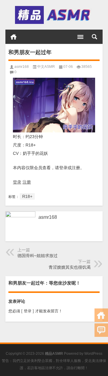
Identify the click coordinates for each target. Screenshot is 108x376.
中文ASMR (46, 67)
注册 (26, 182)
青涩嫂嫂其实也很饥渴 (70, 267)
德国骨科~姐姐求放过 (37, 255)
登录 (17, 182)
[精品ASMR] (53, 15)
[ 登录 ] (27, 311)
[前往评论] (101, 330)
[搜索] (94, 37)
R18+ (27, 196)
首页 (13, 37)
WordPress (93, 353)
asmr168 (21, 67)
